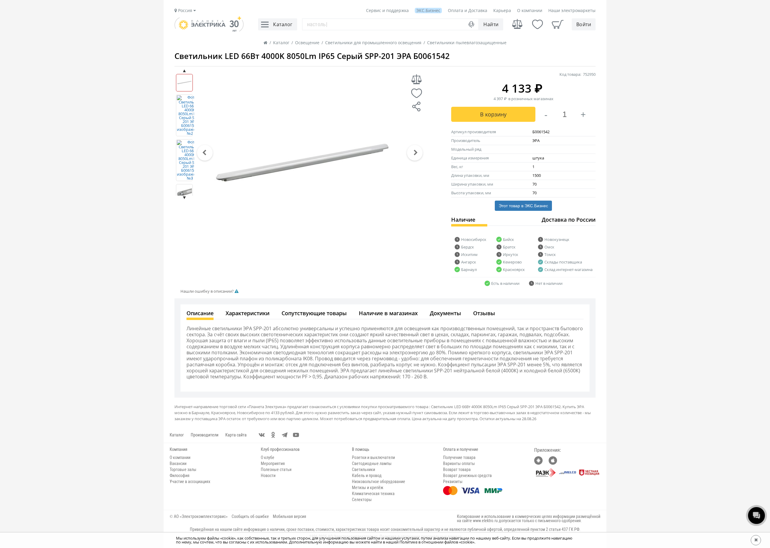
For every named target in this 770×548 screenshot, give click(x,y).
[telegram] (285, 435)
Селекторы (362, 499)
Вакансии (178, 463)
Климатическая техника (373, 493)
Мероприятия (273, 463)
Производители (204, 435)
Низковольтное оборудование (378, 481)
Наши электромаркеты (572, 10)
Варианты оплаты (459, 463)
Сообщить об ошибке (250, 516)
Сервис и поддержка (387, 10)
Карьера (502, 10)
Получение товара (459, 457)
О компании (529, 10)
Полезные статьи (276, 469)
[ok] (273, 435)
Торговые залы (183, 469)
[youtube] (296, 435)
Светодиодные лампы (372, 463)
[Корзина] (558, 24)
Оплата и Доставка (467, 10)
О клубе (267, 457)
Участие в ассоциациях (190, 481)
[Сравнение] (517, 24)
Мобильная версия (289, 516)
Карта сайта (236, 435)
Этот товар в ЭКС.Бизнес (523, 205)
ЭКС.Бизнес (428, 10)
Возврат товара (457, 469)
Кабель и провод (367, 475)
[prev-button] (205, 153)
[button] (205, 153)
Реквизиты (453, 481)
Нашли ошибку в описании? (207, 291)
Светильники (363, 469)
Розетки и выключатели (373, 457)
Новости (268, 475)
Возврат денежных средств (467, 475)
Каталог (177, 435)
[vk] (262, 435)
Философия (179, 475)
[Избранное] (537, 24)
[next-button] (415, 153)
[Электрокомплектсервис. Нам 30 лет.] (209, 30)
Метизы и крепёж (367, 487)
